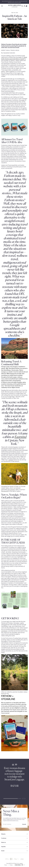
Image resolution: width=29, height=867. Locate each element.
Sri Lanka (5, 706)
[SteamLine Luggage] (14, 6)
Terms (5, 865)
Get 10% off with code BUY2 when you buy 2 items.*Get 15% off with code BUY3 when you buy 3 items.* (14, 2)
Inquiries (3, 846)
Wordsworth (5, 491)
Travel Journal (5, 713)
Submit (24, 824)
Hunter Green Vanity (18, 709)
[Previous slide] (23, 798)
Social (2, 850)
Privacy (11, 865)
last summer (11, 489)
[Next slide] (25, 798)
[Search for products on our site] (22, 6)
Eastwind (20, 437)
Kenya (17, 706)
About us (3, 842)
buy (22, 646)
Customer (3, 838)
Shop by (3, 834)
